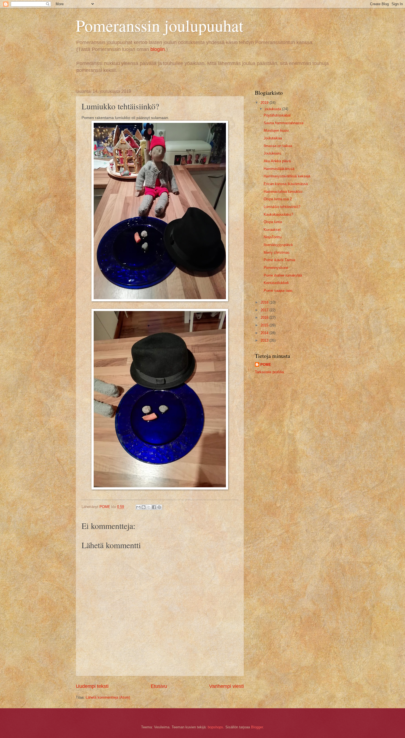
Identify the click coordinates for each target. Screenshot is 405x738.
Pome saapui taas (278, 290)
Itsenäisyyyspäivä (278, 245)
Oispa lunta (273, 222)
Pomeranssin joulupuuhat (160, 25)
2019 (265, 103)
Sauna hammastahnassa (283, 123)
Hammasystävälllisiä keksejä (287, 176)
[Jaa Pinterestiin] (159, 507)
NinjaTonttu (273, 237)
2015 (265, 325)
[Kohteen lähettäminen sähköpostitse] (138, 507)
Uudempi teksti (92, 686)
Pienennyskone (276, 268)
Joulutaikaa (273, 138)
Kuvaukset (272, 230)
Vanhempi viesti (226, 686)
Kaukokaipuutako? (278, 214)
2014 (265, 333)
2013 (265, 340)
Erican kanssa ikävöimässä (286, 184)
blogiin (157, 49)
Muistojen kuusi (276, 130)
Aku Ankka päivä (277, 161)
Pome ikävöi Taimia (279, 260)
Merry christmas (277, 252)
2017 (265, 310)
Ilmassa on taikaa (278, 146)
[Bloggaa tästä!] (143, 507)
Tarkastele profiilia (269, 372)
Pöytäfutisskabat (277, 115)
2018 (265, 302)
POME (265, 365)
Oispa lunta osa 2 (278, 199)
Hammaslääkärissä (279, 169)
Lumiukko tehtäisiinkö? (282, 207)
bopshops (215, 727)
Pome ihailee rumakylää (283, 275)
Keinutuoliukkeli (276, 283)
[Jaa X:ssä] (149, 507)
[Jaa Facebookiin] (154, 507)
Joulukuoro (272, 153)
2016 (265, 317)
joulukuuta (273, 109)
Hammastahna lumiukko (283, 192)
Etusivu (159, 686)
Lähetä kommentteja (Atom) (108, 697)
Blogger (257, 727)
